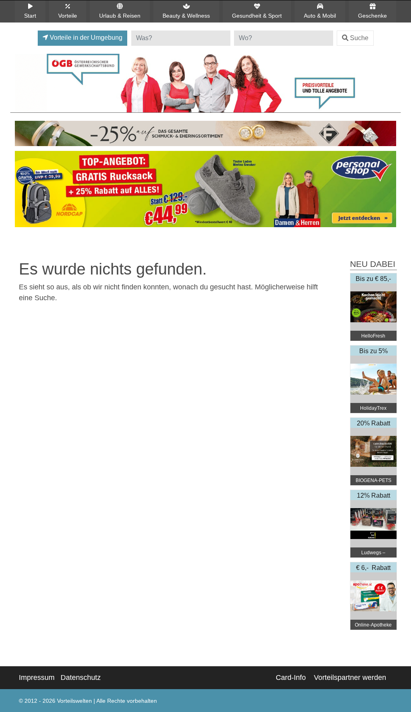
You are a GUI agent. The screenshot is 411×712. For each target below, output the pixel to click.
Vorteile (67, 15)
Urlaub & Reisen (119, 15)
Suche (359, 38)
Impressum (37, 677)
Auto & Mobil (320, 15)
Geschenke (372, 15)
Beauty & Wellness (186, 15)
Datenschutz (81, 677)
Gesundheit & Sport (257, 15)
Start (30, 15)
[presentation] (22, 191)
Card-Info (291, 677)
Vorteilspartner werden (350, 677)
